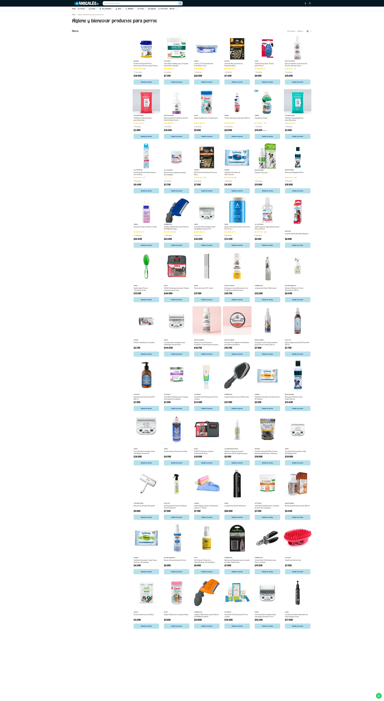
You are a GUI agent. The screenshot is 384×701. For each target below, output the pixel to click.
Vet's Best (167, 61)
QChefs (227, 61)
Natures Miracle (290, 285)
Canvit (136, 612)
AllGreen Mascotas (231, 448)
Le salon (288, 557)
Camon (226, 170)
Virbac (196, 61)
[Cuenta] (305, 3)
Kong (256, 61)
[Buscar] (180, 3)
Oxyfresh (197, 394)
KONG (166, 285)
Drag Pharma (259, 170)
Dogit (196, 115)
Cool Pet (288, 340)
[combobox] (143, 3)
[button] (300, 31)
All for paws (138, 170)
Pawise (136, 340)
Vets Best (167, 394)
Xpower (197, 666)
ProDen (136, 61)
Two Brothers (138, 115)
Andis (196, 224)
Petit (196, 557)
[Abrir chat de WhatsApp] (379, 696)
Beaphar (288, 231)
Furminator (168, 224)
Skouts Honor (290, 61)
